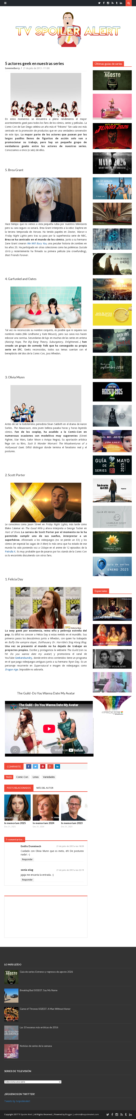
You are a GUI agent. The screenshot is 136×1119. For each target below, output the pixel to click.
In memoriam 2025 (15, 823)
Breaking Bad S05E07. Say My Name (38, 990)
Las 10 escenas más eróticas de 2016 (39, 1027)
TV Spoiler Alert (25, 1114)
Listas (36, 777)
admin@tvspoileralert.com (86, 1114)
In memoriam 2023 (72, 823)
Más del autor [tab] (44, 788)
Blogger (69, 1114)
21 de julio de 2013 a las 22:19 (70, 870)
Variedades (49, 777)
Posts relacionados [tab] (19, 788)
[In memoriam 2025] (17, 807)
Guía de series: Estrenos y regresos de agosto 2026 (46, 971)
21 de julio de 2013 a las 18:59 (70, 846)
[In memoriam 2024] (46, 807)
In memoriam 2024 (43, 823)
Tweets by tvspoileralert (17, 1101)
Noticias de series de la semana (36, 1045)
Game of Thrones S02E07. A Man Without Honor (45, 1008)
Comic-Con (22, 777)
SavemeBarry (12, 68)
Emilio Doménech (31, 846)
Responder (27, 859)
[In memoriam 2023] (74, 807)
